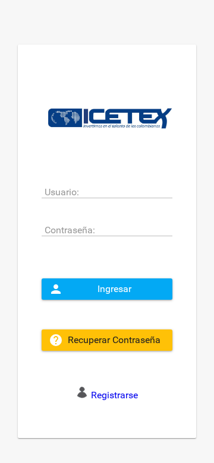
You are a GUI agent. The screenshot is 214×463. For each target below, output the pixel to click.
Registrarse (114, 395)
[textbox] (107, 191)
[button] (107, 289)
